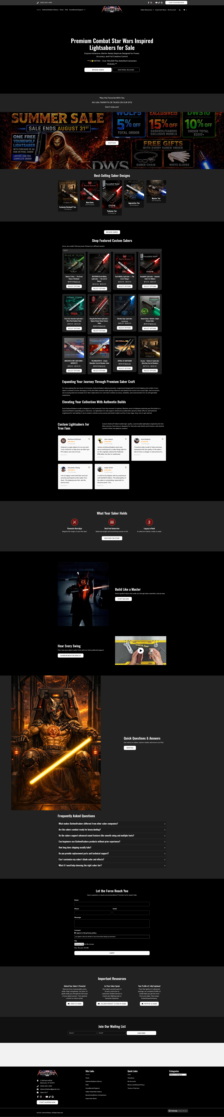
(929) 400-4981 (46, 2)
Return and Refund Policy (136, 1085)
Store (87, 1078)
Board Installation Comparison (96, 1095)
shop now (138, 413)
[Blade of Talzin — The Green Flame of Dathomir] (74, 263)
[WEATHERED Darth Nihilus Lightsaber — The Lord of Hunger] (99, 263)
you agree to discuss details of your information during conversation (95, 936)
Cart (129, 1074)
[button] (148, 3)
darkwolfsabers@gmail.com (50, 1089)
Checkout (131, 1078)
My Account (132, 1081)
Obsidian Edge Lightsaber (124, 319)
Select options (74, 286)
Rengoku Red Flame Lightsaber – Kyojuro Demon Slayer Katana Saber (99, 321)
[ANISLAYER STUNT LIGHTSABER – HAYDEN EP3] (74, 348)
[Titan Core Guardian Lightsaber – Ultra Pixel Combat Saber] (74, 306)
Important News (91, 1098)
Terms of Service (133, 1088)
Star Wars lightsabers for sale (95, 393)
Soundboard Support (93, 1088)
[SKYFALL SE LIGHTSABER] (125, 348)
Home (88, 1074)
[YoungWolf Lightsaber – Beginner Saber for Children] (150, 263)
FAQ (87, 1085)
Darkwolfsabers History (94, 1081)
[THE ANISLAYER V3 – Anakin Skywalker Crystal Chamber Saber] (99, 348)
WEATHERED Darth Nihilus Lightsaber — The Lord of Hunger (99, 278)
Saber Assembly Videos (94, 1092)
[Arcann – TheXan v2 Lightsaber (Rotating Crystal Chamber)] (150, 348)
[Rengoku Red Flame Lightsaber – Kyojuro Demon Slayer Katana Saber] (99, 306)
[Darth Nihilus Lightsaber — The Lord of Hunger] (125, 263)
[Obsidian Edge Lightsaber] (125, 306)
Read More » (64, 454)
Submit (112, 953)
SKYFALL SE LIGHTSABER (125, 361)
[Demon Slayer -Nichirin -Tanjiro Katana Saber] (150, 306)
